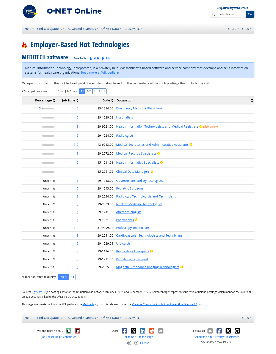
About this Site (204, 337)
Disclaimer (232, 337)
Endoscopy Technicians (133, 228)
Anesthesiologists (128, 212)
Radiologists (125, 135)
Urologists (123, 243)
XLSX (96, 58)
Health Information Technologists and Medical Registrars (157, 126)
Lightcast (36, 292)
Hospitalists (124, 117)
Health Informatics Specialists (137, 162)
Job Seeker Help (51, 337)
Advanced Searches (82, 29)
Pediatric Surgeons (129, 188)
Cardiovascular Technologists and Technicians (149, 235)
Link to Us (128, 337)
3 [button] (77, 126)
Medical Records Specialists (136, 153)
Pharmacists (125, 220)
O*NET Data (110, 29)
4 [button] (77, 171)
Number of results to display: (39, 277)
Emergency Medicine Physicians (139, 108)
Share (232, 29)
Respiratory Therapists (132, 251)
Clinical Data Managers (133, 171)
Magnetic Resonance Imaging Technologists (147, 267)
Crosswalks (132, 29)
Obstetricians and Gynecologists (139, 181)
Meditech (88, 304)
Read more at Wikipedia (98, 72)
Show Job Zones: (67, 91)
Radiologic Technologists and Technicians (146, 196)
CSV (108, 58)
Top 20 (63, 277)
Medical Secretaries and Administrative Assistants (152, 144)
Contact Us (69, 337)
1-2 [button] (76, 144)
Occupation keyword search (232, 8)
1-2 (89, 91)
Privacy (219, 337)
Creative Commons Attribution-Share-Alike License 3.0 (164, 304)
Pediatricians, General (132, 259)
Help (28, 29)
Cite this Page (145, 337)
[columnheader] (39, 100)
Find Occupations (49, 29)
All (82, 91)
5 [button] (77, 108)
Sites (245, 29)
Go (250, 14)
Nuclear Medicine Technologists (139, 204)
